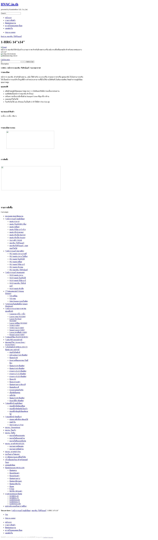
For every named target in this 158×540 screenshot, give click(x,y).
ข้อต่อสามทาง (14, 478)
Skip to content (10, 32)
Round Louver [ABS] (16, 335)
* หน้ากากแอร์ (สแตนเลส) (15, 272)
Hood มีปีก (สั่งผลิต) (16, 401)
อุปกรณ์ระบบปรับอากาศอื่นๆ (16, 506)
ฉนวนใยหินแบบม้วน (17, 438)
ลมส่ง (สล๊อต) (14, 227)
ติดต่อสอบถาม (10, 528)
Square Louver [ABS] (17, 330)
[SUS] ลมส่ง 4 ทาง (16, 275)
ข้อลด (11, 486)
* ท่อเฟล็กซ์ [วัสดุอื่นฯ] (13, 417)
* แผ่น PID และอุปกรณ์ (13, 340)
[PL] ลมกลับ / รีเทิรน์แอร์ (18, 270)
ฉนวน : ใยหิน (10, 433)
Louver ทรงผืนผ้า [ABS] (18, 332)
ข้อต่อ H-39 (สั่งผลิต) (16, 366)
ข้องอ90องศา (14, 473)
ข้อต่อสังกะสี (14, 387)
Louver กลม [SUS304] (17, 316)
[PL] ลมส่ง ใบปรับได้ (17, 259)
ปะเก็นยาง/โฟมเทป (12, 454)
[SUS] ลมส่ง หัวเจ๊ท (16, 288)
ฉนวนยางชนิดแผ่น (16, 446)
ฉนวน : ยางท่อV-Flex (13, 452)
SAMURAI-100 (15, 504)
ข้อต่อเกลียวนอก (15, 481)
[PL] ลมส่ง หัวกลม (16, 267)
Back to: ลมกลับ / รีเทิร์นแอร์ (11, 36)
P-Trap (11, 489)
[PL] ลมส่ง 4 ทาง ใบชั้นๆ (18, 256)
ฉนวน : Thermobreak (12, 427)
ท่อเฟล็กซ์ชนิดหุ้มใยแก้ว (18, 409)
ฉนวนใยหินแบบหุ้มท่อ (17, 441)
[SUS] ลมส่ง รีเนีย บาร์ (17, 280)
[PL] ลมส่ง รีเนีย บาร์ (17, 264)
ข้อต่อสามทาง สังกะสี (17, 384)
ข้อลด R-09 (13, 358)
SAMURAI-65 (14, 500)
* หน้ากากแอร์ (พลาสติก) (14, 251)
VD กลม (12, 298)
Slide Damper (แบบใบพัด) (18, 301)
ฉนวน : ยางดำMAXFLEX (14, 443)
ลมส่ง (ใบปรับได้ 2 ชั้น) (17, 224)
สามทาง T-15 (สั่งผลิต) (17, 374)
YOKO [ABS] (14, 325)
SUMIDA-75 (14, 498)
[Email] (4, 47)
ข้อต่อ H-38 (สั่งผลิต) (16, 398)
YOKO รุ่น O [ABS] (16, 328)
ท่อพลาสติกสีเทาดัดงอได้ (18, 419)
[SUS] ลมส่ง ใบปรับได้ (17, 278)
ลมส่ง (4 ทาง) (14, 221)
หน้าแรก (8, 522)
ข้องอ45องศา (14, 476)
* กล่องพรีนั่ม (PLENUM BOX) (16, 337)
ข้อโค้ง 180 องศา (15, 491)
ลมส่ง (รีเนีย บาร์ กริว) (17, 229)
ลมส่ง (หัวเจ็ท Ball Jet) (17, 235)
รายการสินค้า (10, 525)
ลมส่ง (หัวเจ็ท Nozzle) (17, 237)
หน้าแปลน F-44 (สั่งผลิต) (18, 355)
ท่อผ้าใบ (12, 422)
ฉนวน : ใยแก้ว (10, 430)
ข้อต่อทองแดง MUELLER (14, 468)
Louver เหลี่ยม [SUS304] (18, 323)
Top (6, 514)
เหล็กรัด (12, 395)
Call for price (5, 60)
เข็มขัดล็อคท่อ (14, 392)
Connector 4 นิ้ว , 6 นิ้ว (17, 314)
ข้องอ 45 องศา (14, 382)
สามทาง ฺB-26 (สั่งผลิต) (17, 376)
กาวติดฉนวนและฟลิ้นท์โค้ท (15, 457)
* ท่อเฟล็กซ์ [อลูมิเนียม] (13, 403)
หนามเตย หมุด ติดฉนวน (14, 216)
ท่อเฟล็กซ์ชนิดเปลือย (17, 406)
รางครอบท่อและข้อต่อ (13, 494)
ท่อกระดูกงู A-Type (16, 425)
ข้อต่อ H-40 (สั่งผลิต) (16, 368)
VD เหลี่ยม (13, 296)
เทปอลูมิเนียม (10, 465)
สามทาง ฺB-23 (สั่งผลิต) (17, 371)
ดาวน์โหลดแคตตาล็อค (13, 530)
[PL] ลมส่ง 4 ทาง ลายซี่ (18, 254)
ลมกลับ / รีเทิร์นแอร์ (16, 243)
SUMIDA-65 (14, 496)
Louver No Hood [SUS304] (15, 320)
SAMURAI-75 (14, 502)
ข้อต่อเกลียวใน (15, 484)
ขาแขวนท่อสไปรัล (16, 390)
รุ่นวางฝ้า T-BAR (15, 240)
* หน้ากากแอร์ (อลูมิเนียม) (15, 219)
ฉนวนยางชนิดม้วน (16, 449)
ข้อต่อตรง (13, 470)
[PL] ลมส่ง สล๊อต (15, 262)
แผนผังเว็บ (9, 533)
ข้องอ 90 (12, 379)
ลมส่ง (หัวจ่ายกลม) (16, 232)
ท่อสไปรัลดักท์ (14, 352)
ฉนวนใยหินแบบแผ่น (17, 435)
